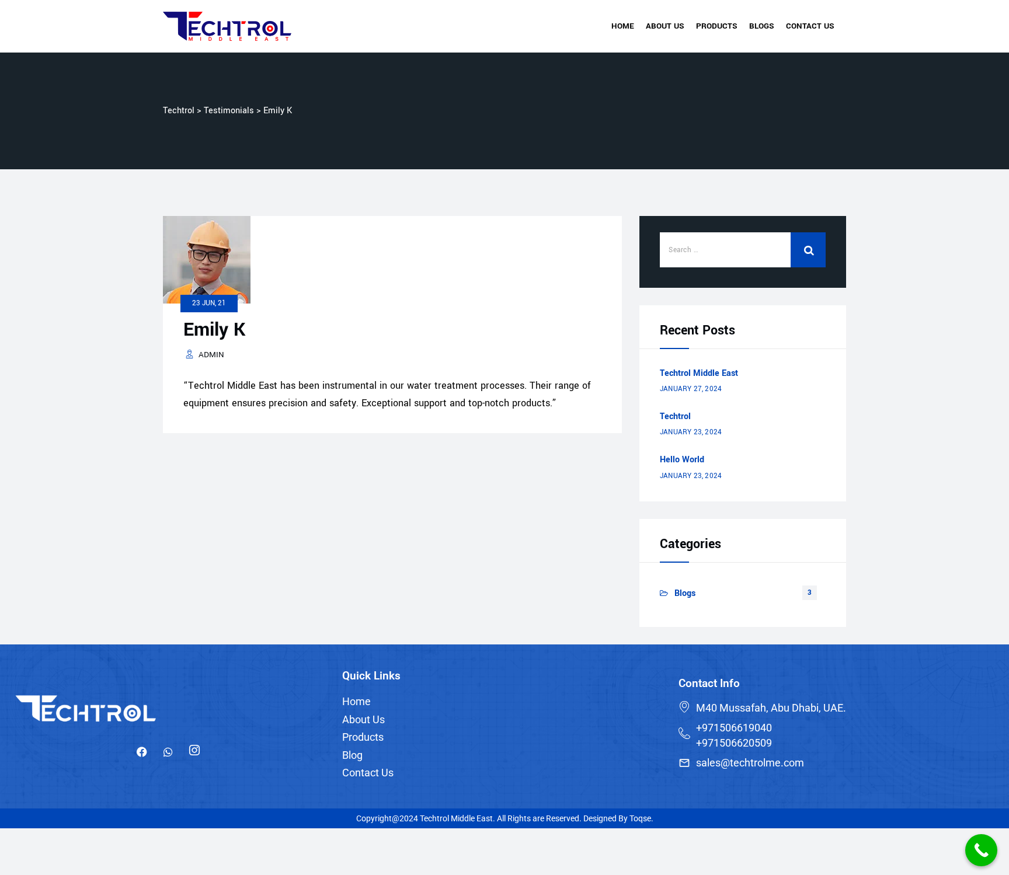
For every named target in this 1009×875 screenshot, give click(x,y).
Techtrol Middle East (699, 373)
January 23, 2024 (691, 432)
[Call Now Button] (981, 850)
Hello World (682, 460)
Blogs (761, 26)
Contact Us (810, 26)
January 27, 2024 (691, 389)
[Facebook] (142, 752)
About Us (665, 26)
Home (622, 26)
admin (211, 354)
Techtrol (675, 416)
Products (716, 26)
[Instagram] (194, 752)
